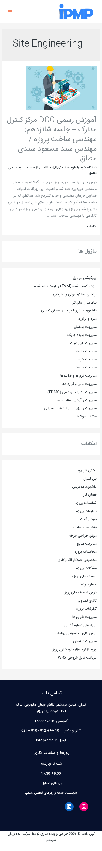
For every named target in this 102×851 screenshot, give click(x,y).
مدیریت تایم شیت (83, 343)
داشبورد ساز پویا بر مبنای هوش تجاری (69, 311)
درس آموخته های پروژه (80, 593)
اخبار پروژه (89, 585)
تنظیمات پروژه (86, 511)
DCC (57, 168)
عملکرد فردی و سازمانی (70, 295)
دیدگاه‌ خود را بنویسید (80, 168)
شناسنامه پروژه (86, 503)
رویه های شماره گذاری (80, 625)
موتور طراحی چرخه (83, 536)
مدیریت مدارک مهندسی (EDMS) (72, 392)
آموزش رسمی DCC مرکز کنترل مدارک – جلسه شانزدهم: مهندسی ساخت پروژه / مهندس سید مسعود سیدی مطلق (52, 139)
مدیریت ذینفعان (85, 641)
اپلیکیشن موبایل (85, 278)
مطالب (46, 168)
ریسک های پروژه (84, 576)
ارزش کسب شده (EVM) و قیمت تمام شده (65, 286)
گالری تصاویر (87, 601)
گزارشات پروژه (86, 609)
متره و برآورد (87, 319)
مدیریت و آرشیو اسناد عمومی (75, 400)
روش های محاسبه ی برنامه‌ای (75, 633)
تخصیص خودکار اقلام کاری (77, 560)
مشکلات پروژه (86, 568)
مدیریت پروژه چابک (82, 335)
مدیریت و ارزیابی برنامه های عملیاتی (70, 408)
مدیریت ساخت (86, 368)
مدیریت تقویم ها (84, 617)
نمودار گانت (88, 519)
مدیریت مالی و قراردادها (79, 384)
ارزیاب (93, 295)
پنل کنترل (90, 479)
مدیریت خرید (87, 360)
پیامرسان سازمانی (84, 303)
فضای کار (90, 495)
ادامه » (91, 226)
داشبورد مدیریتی (84, 487)
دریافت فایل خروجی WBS (77, 658)
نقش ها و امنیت (85, 528)
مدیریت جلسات (85, 352)
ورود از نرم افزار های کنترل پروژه (74, 650)
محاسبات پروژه (86, 552)
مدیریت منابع (87, 544)
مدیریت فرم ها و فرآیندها (78, 376)
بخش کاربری (87, 471)
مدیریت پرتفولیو (85, 327)
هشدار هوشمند (86, 417)
